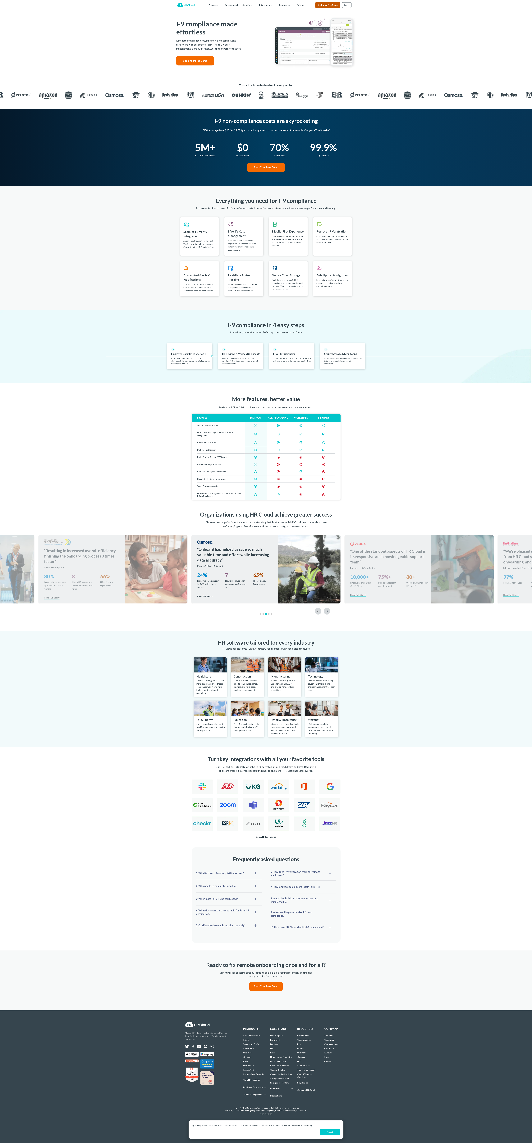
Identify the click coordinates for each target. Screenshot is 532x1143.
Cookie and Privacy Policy (301, 1125)
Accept (330, 1132)
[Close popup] (333, 552)
